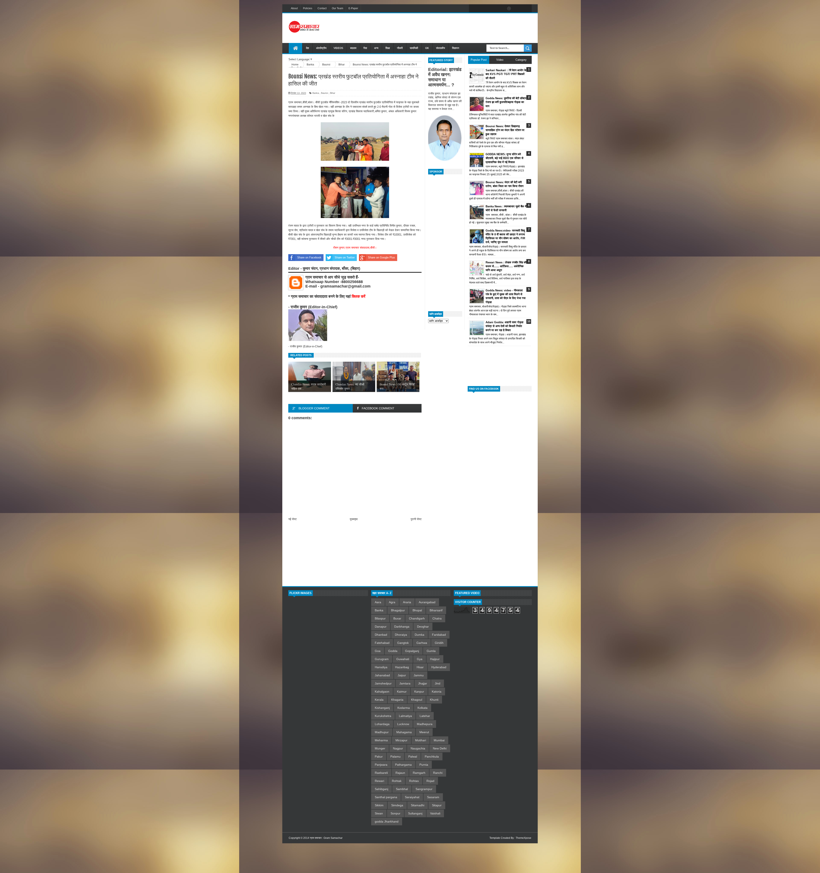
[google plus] (527, 8)
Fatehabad (382, 642)
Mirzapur (401, 740)
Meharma (381, 740)
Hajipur (435, 659)
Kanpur (419, 691)
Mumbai (439, 740)
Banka (315, 93)
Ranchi (437, 772)
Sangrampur (424, 789)
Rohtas (414, 781)
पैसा (365, 48)
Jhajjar (422, 683)
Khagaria (397, 699)
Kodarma (403, 707)
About (294, 8)
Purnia (423, 764)
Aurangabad (427, 602)
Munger (380, 748)
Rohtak (396, 781)
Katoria (436, 691)
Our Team (337, 8)
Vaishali (435, 813)
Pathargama (403, 764)
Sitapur (437, 805)
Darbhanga (401, 626)
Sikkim (379, 805)
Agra (392, 602)
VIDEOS (338, 48)
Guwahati (402, 659)
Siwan (379, 813)
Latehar (425, 716)
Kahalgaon (382, 691)
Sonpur (395, 813)
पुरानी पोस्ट (416, 519)
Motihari (420, 740)
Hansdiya (381, 667)
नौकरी (400, 48)
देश (307, 48)
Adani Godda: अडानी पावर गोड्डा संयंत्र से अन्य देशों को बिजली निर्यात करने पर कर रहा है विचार (504, 326)
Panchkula (432, 756)
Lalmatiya (405, 716)
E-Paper (353, 8)
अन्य (376, 48)
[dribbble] (509, 8)
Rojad (430, 781)
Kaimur (402, 691)
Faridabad (439, 634)
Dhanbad (381, 634)
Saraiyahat (412, 797)
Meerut (424, 732)
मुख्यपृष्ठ (354, 519)
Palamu (395, 756)
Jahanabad (382, 675)
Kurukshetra (383, 716)
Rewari (379, 781)
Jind (437, 683)
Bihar (332, 93)
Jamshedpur (383, 683)
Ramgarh (419, 772)
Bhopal (417, 610)
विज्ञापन (455, 48)
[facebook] (473, 8)
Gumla (431, 651)
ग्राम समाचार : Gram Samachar (326, 837)
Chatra (437, 618)
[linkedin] (518, 8)
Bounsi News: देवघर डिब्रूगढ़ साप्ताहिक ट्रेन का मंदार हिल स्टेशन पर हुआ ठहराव (505, 130)
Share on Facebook (309, 257)
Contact (322, 8)
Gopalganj (412, 651)
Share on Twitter (345, 257)
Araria (407, 602)
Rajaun (400, 772)
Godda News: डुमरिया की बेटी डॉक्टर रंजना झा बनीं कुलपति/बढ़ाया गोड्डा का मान (506, 102)
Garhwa (421, 642)
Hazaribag (402, 667)
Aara (378, 602)
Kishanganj (382, 707)
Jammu (419, 675)
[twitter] (482, 8)
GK (427, 48)
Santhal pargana (386, 797)
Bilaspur (380, 618)
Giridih (439, 642)
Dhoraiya (401, 634)
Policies (307, 8)
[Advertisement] (454, 27)
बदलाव (353, 48)
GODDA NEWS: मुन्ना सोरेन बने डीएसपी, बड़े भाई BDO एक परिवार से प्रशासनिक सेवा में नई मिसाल (504, 158)
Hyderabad (438, 667)
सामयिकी (414, 48)
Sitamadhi (417, 805)
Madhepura (424, 724)
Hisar (420, 667)
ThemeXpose (523, 837)
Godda (392, 651)
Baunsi (324, 93)
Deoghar (423, 626)
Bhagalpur (398, 610)
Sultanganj (415, 813)
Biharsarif (436, 610)
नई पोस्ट (292, 519)
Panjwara (381, 764)
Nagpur (398, 748)
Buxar (397, 618)
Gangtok (403, 642)
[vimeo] (491, 8)
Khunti (434, 699)
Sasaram (433, 797)
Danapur (381, 626)
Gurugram (382, 659)
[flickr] (500, 8)
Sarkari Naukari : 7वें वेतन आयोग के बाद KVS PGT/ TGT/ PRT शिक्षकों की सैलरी (506, 74)
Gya (419, 659)
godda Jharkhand (386, 821)
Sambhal (402, 789)
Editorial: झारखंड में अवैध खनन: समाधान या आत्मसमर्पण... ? (444, 77)
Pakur (379, 756)
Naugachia (418, 748)
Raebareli (381, 772)
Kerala (379, 699)
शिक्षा (387, 48)
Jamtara (404, 683)
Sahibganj (381, 789)
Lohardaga (382, 724)
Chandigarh (417, 618)
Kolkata (422, 707)
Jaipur (402, 675)
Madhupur (382, 732)
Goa (378, 651)
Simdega (397, 805)
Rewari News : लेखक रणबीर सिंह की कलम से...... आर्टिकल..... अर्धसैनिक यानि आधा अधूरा (506, 266)
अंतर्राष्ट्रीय (321, 48)
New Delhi (440, 748)
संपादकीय (440, 48)
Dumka (419, 634)
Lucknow (403, 724)
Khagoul (416, 699)
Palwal (412, 756)
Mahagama (404, 732)
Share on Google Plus (381, 257)
